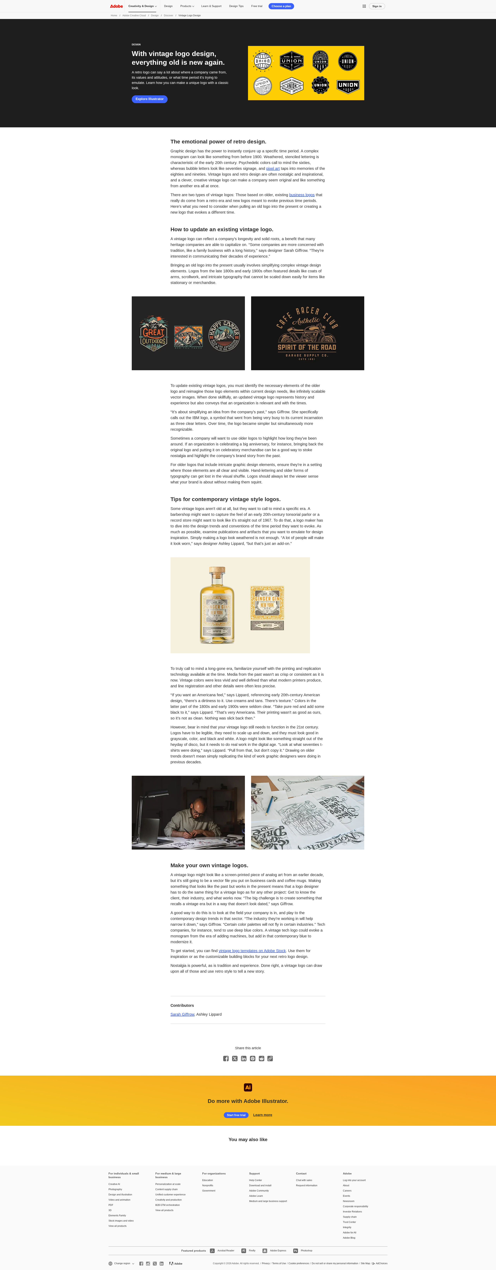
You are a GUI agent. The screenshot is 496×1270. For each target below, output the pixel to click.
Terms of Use (279, 1263)
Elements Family (117, 1215)
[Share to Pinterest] (252, 1058)
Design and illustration (120, 1194)
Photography (115, 1189)
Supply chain (350, 1217)
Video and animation (119, 1199)
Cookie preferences (298, 1263)
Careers (347, 1190)
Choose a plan (281, 6)
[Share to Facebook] (226, 1058)
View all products (117, 1226)
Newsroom (348, 1201)
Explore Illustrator (150, 99)
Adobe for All (349, 1232)
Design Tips (236, 6)
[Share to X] (235, 1058)
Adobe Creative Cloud (134, 15)
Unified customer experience (170, 1194)
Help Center (255, 1180)
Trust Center (349, 1222)
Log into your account (354, 1180)
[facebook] (141, 1264)
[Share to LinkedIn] (243, 1058)
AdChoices (382, 1263)
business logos (302, 195)
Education (207, 1180)
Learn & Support (211, 6)
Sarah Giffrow (182, 1014)
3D (110, 1210)
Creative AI (114, 1184)
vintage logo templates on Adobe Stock (252, 951)
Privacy (266, 1263)
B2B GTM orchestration (167, 1205)
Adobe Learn (256, 1196)
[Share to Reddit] (261, 1058)
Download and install (260, 1185)
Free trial (256, 6)
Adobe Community (259, 1190)
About (346, 1185)
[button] (364, 6)
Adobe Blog (349, 1237)
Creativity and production (168, 1199)
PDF (110, 1205)
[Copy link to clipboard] (270, 1058)
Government (208, 1190)
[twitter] (155, 1264)
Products (185, 6)
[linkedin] (162, 1264)
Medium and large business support (266, 1201)
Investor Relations (352, 1211)
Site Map (365, 1263)
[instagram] (148, 1264)
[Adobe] (116, 6)
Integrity (347, 1227)
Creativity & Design (141, 6)
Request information (306, 1185)
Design (168, 6)
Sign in (377, 6)
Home (114, 15)
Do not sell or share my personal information (335, 1263)
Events (346, 1196)
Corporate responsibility (355, 1206)
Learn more (262, 1115)
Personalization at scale (168, 1184)
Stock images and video (121, 1220)
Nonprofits (207, 1185)
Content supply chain (166, 1189)
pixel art (273, 168)
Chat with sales (304, 1180)
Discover (168, 15)
